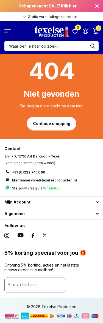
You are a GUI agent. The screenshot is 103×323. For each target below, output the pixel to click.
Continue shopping (51, 123)
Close (97, 6)
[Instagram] (6, 235)
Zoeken (93, 46)
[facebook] (33, 235)
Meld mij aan (82, 287)
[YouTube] (20, 235)
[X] (45, 235)
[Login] (85, 31)
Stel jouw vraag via (36, 188)
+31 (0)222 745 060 (28, 172)
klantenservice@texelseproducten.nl (44, 180)
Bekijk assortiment (7, 31)
